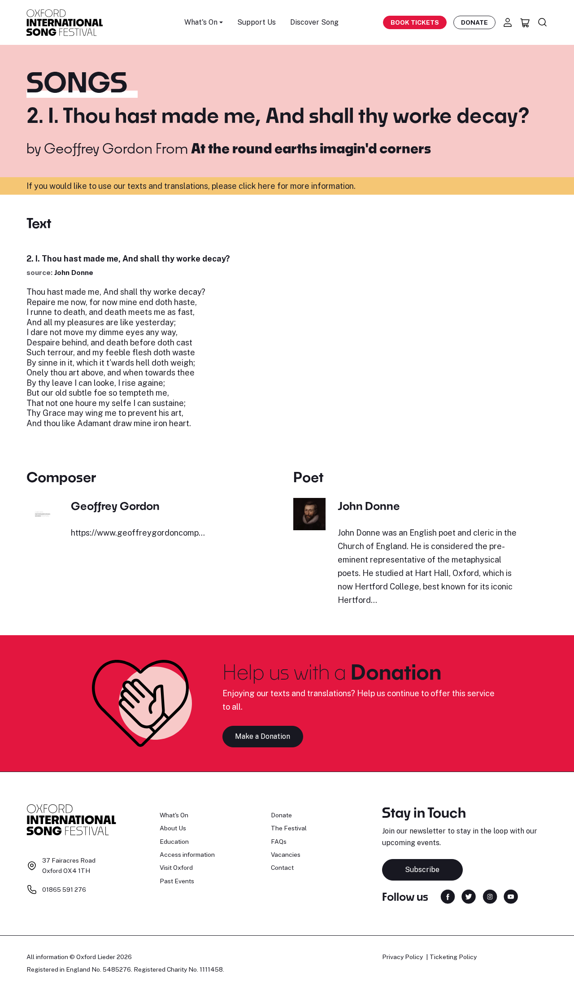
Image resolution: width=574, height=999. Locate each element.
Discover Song (314, 22)
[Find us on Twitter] (468, 896)
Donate (474, 22)
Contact (282, 867)
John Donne (73, 272)
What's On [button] (200, 22)
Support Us (256, 22)
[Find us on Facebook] (447, 896)
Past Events (177, 881)
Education (174, 841)
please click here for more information (283, 186)
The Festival (289, 828)
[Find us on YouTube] (511, 896)
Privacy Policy (402, 956)
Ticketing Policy (453, 956)
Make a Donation (262, 736)
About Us (173, 828)
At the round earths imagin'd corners (311, 148)
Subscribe (422, 869)
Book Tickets (415, 22)
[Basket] (525, 22)
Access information (187, 854)
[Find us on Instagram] (490, 896)
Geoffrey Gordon (98, 148)
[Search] (542, 22)
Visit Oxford (176, 867)
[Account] (507, 22)
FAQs (279, 841)
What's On (174, 815)
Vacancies (285, 854)
